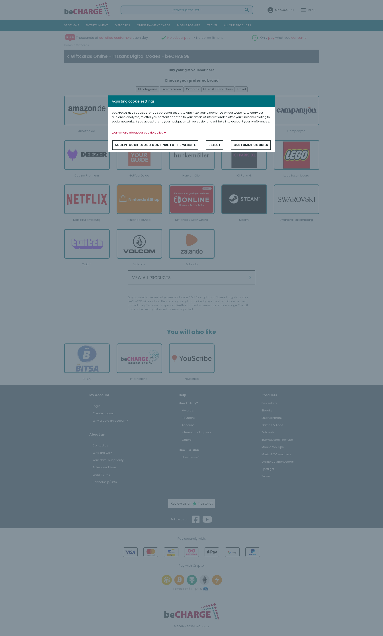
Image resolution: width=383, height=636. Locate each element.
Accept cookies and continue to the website (155, 145)
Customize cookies (251, 145)
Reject (215, 145)
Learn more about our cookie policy (138, 132)
